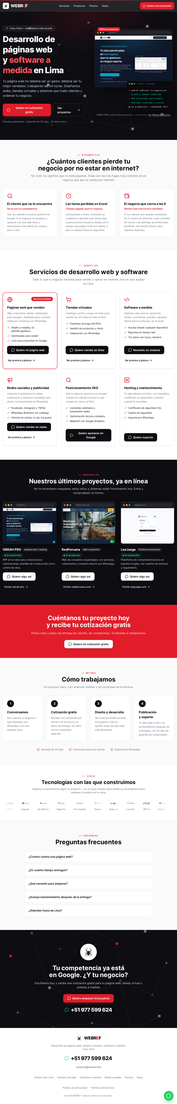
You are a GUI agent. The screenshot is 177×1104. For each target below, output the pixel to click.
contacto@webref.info (88, 1067)
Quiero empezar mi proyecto (91, 998)
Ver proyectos (64, 110)
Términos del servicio (102, 1087)
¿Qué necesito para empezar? (48, 883)
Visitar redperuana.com (77, 586)
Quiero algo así (21, 576)
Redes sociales (113, 1077)
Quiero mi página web (30, 350)
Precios (93, 5)
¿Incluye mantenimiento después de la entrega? (60, 897)
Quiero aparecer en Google (90, 435)
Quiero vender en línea (89, 350)
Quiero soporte (143, 437)
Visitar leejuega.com (134, 586)
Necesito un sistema (146, 350)
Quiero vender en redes (31, 427)
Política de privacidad (75, 1087)
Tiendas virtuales (66, 1077)
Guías (105, 5)
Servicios (64, 5)
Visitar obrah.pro (14, 586)
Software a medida (90, 1077)
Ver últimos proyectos (159, 116)
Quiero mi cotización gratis (29, 110)
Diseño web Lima (44, 1077)
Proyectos (79, 5)
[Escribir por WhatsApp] (88, 1009)
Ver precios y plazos (20, 360)
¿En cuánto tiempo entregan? (48, 870)
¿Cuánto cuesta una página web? (51, 856)
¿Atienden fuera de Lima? (45, 910)
